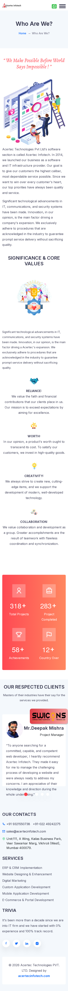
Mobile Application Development (25, 893)
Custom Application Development (26, 887)
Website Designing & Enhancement (27, 874)
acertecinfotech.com (34, 976)
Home (22, 33)
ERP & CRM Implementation (22, 868)
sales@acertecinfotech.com (26, 831)
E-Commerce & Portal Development (28, 900)
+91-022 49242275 (46, 824)
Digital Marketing (14, 880)
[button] (26, 794)
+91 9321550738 (18, 824)
